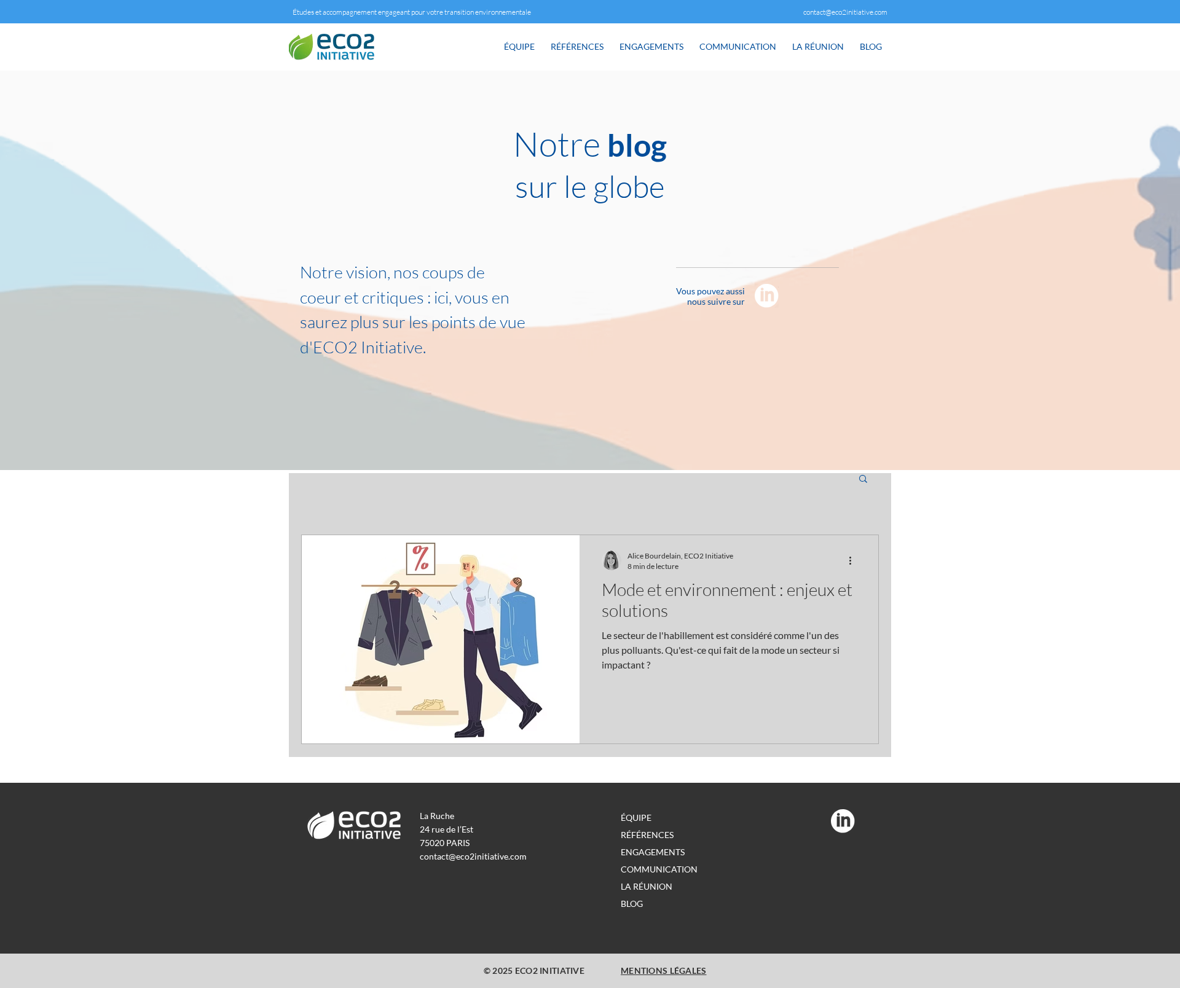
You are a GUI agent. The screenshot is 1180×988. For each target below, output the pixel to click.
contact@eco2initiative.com (845, 12)
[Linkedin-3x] (767, 296)
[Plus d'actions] (854, 560)
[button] (863, 479)
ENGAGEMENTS (653, 852)
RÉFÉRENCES (647, 834)
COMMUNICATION (659, 869)
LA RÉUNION (646, 886)
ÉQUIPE (636, 817)
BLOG (632, 903)
